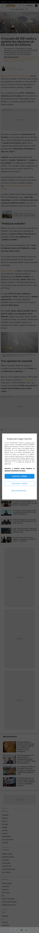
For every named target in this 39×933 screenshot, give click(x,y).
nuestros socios (29, 443)
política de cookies (24, 462)
